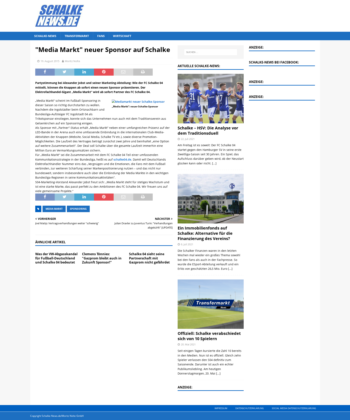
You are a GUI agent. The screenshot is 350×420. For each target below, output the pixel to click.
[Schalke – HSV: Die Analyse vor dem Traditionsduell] (211, 98)
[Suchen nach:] (211, 52)
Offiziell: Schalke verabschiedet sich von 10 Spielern (209, 336)
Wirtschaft (122, 36)
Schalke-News (45, 36)
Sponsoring (78, 209)
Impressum (220, 408)
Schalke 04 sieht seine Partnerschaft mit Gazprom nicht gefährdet (149, 258)
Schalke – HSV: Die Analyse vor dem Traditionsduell (208, 130)
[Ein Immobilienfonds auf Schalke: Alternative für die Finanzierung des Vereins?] (211, 198)
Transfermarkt (77, 36)
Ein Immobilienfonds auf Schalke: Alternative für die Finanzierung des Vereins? (205, 233)
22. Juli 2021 (188, 139)
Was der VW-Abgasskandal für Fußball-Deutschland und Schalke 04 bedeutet (56, 258)
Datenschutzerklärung (249, 408)
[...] (214, 163)
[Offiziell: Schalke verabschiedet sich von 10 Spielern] (211, 304)
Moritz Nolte (72, 61)
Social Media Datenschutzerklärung (294, 408)
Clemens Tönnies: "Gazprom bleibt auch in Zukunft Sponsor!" (102, 258)
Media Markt (54, 209)
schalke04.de (122, 159)
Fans (101, 36)
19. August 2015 (50, 61)
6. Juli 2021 (187, 244)
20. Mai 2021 (188, 344)
